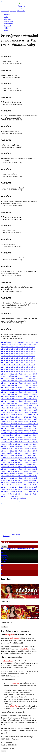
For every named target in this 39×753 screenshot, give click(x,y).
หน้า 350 (21, 460)
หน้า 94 (8, 372)
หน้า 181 (21, 401)
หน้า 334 (3, 455)
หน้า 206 (15, 410)
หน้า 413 (9, 482)
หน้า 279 (23, 435)
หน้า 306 (29, 444)
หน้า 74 (13, 365)
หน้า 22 (33, 347)
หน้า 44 (3, 356)
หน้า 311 (21, 446)
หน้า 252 (17, 426)
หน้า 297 (15, 442)
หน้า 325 (26, 451)
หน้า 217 (3, 415)
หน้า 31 (8, 351)
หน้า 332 (29, 453)
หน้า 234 (26, 419)
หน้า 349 (15, 460)
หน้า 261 (32, 428)
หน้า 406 (6, 480)
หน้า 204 (3, 410)
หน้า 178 (3, 401)
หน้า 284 (15, 437)
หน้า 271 (15, 433)
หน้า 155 (21, 392)
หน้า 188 (23, 403)
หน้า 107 (6, 376)
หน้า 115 (15, 378)
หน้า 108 (12, 376)
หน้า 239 (17, 421)
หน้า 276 (6, 435)
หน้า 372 (34, 467)
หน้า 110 (23, 376)
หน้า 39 (13, 353)
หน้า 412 (3, 482)
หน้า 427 (15, 487)
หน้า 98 (28, 372)
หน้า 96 (18, 372)
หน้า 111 (29, 376)
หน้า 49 (28, 356)
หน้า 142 (21, 387)
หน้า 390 (26, 473)
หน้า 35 (28, 351)
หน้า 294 (34, 439)
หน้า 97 (23, 372)
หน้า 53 (13, 358)
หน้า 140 (9, 387)
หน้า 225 (12, 417)
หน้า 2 (11, 342)
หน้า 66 (8, 362)
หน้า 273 (26, 433)
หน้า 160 (12, 394)
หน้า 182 (26, 401)
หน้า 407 (12, 480)
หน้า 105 (32, 374)
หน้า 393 (6, 476)
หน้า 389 (21, 473)
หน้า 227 (23, 417)
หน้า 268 (34, 430)
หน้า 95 (13, 372)
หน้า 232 (15, 419)
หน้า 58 (3, 360)
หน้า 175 (23, 399)
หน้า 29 (33, 349)
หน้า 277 (12, 435)
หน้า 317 (17, 448)
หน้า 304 (17, 444)
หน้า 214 (23, 412)
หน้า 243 (3, 424)
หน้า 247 (26, 424)
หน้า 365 (32, 464)
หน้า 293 (29, 439)
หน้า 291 (17, 439)
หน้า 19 (18, 347)
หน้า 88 (13, 369)
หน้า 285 (21, 437)
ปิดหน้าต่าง (4, 546)
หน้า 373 (3, 469)
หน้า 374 (9, 469)
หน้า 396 (23, 476)
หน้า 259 (21, 428)
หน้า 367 (6, 467)
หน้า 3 (16, 342)
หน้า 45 (8, 356)
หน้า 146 (6, 390)
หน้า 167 (15, 396)
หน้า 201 (23, 408)
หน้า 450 (34, 494)
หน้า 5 (24, 342)
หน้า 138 (34, 385)
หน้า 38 (8, 353)
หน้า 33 (18, 351)
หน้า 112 (34, 376)
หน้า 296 (9, 442)
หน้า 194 (21, 405)
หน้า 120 (6, 381)
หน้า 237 (6, 421)
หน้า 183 (32, 401)
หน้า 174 (17, 399)
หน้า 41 (23, 353)
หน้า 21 (28, 347)
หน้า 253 (23, 426)
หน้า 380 (6, 471)
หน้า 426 (9, 487)
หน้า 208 (26, 410)
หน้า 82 (18, 367)
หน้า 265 (17, 430)
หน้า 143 (26, 387)
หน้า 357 (23, 462)
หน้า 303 (12, 444)
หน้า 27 (23, 349)
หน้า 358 (29, 462)
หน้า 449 (29, 494)
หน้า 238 (12, 421)
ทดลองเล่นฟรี (5, 11)
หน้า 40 (18, 353)
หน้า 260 (26, 428)
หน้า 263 (6, 430)
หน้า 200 (17, 408)
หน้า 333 (34, 453)
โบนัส (6, 17)
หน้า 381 (12, 471)
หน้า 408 (17, 480)
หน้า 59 (8, 360)
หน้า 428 (21, 487)
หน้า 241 (29, 421)
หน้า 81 (13, 367)
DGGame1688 (16, 534)
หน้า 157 (32, 392)
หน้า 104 (26, 374)
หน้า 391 (32, 473)
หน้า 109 (17, 376)
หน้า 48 (23, 356)
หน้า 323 (15, 451)
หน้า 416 (26, 482)
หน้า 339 (32, 455)
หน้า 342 (12, 458)
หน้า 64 (33, 360)
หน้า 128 (15, 383)
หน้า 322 (9, 451)
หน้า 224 (6, 417)
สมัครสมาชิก (21, 11)
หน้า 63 (28, 360)
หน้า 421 (17, 485)
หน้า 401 (15, 478)
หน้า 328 (6, 453)
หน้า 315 (6, 448)
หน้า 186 (12, 403)
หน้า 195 (26, 405)
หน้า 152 (3, 392)
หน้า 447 (17, 494)
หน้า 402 (21, 478)
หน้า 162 (23, 394)
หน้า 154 (15, 392)
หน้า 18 (13, 347)
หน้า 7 (33, 342)
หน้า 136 (23, 385)
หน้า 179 (9, 401)
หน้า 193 (15, 405)
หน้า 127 (9, 383)
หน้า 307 (34, 444)
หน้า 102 (15, 374)
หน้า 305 (23, 444)
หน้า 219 (15, 415)
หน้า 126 (3, 383)
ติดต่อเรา (7, 30)
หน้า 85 (33, 367)
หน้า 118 (32, 378)
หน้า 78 (33, 365)
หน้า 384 (29, 471)
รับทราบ (3, 751)
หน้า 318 (23, 448)
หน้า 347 (3, 460)
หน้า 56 (28, 358)
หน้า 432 (6, 489)
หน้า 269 (3, 433)
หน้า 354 (6, 462)
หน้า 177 (34, 399)
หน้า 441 (21, 492)
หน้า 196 (32, 405)
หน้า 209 (32, 410)
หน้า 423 (29, 485)
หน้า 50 (33, 356)
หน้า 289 (6, 439)
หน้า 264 (12, 430)
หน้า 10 (8, 344)
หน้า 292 (23, 439)
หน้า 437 (34, 489)
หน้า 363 (21, 464)
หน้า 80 (8, 367)
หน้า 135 (17, 385)
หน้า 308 (3, 446)
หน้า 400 (9, 478)
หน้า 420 (12, 485)
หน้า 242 (34, 421)
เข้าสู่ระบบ (13, 11)
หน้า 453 (15, 496)
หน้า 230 (3, 419)
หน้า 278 (17, 435)
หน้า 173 (12, 399)
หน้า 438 (3, 492)
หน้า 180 (15, 401)
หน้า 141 (15, 387)
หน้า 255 (34, 426)
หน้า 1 (7, 342)
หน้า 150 (29, 390)
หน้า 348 (9, 460)
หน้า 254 (29, 426)
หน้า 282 (3, 437)
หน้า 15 (33, 344)
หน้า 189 (29, 403)
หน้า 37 (3, 353)
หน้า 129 (21, 383)
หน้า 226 (17, 417)
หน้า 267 (29, 430)
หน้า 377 (26, 469)
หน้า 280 (29, 435)
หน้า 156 (26, 392)
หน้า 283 (9, 437)
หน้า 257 (9, 428)
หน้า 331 (23, 453)
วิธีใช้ (6, 28)
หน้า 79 (3, 367)
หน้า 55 (23, 358)
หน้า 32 (13, 351)
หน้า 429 (26, 487)
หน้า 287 (32, 437)
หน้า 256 (3, 428)
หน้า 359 (34, 462)
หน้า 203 (34, 408)
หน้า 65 (3, 362)
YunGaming (6, 536)
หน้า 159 (6, 394)
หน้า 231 (9, 419)
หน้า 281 (34, 435)
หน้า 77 (28, 365)
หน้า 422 (23, 485)
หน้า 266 (23, 430)
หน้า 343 (17, 458)
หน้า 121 (12, 381)
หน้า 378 (32, 469)
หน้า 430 (32, 487)
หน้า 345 (29, 458)
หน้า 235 (32, 419)
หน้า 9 (4, 344)
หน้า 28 (28, 349)
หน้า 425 (3, 487)
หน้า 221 (26, 415)
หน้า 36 (33, 351)
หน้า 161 (17, 394)
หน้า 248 (32, 424)
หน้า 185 (6, 403)
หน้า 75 (18, 365)
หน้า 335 (9, 455)
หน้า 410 (29, 480)
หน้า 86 (3, 369)
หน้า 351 (26, 460)
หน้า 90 (23, 369)
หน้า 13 (23, 344)
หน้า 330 (17, 453)
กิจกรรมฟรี (7, 26)
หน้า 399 (3, 478)
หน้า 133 (6, 385)
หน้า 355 (12, 462)
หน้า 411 (34, 480)
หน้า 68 (18, 362)
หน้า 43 (33, 353)
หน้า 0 (3, 342)
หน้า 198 (6, 408)
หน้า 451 (3, 496)
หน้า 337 (21, 455)
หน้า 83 (23, 367)
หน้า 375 (15, 469)
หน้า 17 (8, 347)
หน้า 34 (23, 351)
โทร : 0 (21, 6)
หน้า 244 (9, 424)
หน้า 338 (26, 455)
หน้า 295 (3, 442)
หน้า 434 (17, 489)
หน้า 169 (26, 396)
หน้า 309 (9, 446)
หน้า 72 (3, 365)
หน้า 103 (21, 374)
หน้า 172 (6, 399)
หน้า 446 (12, 494)
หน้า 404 (32, 478)
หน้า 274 (32, 433)
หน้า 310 (15, 446)
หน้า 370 (23, 467)
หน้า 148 (17, 390)
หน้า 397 (29, 476)
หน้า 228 (29, 417)
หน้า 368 (12, 467)
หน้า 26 (18, 349)
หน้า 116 (21, 378)
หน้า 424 (34, 485)
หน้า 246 (21, 424)
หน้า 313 (32, 446)
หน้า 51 (3, 358)
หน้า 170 (32, 396)
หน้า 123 (23, 381)
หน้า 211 (6, 412)
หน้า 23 (3, 349)
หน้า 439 (9, 492)
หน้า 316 (12, 448)
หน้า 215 (29, 412)
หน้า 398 (34, 476)
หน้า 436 (29, 489)
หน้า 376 (21, 469)
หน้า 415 (21, 482)
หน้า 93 (3, 372)
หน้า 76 (23, 365)
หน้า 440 (15, 492)
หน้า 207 (21, 410)
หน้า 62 (23, 360)
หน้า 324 (21, 451)
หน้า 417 (32, 482)
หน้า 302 (6, 444)
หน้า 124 (29, 381)
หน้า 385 (34, 471)
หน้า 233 (21, 419)
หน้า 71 (33, 362)
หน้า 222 (32, 415)
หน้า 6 (28, 342)
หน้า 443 (32, 492)
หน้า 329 (12, 453)
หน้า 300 (32, 442)
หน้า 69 (23, 362)
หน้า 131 (32, 383)
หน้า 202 (29, 408)
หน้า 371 (29, 467)
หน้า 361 (9, 464)
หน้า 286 (26, 437)
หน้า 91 (28, 369)
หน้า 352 (32, 460)
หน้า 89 (18, 369)
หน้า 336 (15, 455)
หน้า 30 (3, 351)
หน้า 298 (21, 442)
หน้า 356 (17, 462)
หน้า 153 (9, 392)
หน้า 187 (17, 403)
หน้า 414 (15, 482)
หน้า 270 (9, 433)
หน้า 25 (13, 349)
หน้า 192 (9, 405)
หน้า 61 (18, 360)
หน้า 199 (12, 408)
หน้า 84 (28, 367)
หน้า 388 (15, 473)
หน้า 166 (9, 396)
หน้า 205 (9, 410)
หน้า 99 (33, 372)
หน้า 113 (3, 378)
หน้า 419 (6, 485)
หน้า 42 (28, 353)
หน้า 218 (9, 415)
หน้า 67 (13, 362)
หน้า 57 (33, 358)
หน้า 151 (34, 390)
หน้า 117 (26, 378)
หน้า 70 (28, 362)
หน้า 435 (23, 489)
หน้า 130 (26, 383)
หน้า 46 (13, 356)
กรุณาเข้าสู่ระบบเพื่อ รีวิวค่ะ (19, 498)
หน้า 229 (34, 417)
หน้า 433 (12, 489)
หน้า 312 (26, 446)
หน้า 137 (29, 385)
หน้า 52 (8, 358)
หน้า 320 (34, 448)
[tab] (19, 56)
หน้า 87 (8, 369)
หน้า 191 (3, 405)
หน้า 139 (3, 387)
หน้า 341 (6, 458)
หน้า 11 (13, 344)
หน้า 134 (12, 385)
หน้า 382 (17, 471)
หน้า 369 (17, 467)
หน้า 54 (18, 358)
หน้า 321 (3, 451)
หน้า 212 (12, 412)
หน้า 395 (17, 476)
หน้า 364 (26, 464)
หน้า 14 (28, 344)
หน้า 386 (3, 473)
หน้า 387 (9, 473)
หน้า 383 (23, 471)
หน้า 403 (26, 478)
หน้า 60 (13, 360)
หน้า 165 (3, 396)
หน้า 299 (26, 442)
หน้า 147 (12, 390)
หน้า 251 (12, 426)
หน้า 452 (9, 496)
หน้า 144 (32, 387)
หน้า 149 (23, 390)
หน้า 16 (3, 347)
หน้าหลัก (7, 14)
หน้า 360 (3, 464)
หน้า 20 (23, 347)
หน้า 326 (32, 451)
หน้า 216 (34, 412)
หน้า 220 (21, 415)
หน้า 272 (21, 433)
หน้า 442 (26, 492)
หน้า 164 (34, 394)
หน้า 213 (17, 412)
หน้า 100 (3, 374)
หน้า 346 (34, 458)
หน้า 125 (34, 381)
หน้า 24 (8, 349)
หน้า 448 (23, 494)
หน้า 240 (23, 421)
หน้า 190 (34, 403)
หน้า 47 (18, 356)
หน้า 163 (29, 394)
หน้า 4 (20, 342)
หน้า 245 (15, 424)
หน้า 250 (6, 426)
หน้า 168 (21, 396)
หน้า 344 (23, 458)
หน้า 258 (15, 428)
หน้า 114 (9, 378)
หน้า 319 (29, 448)
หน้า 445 (6, 494)
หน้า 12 (18, 344)
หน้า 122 (17, 381)
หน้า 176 (29, 399)
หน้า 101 (9, 374)
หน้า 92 (33, 369)
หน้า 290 (12, 439)
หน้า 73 (8, 365)
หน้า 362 (15, 464)
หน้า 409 (23, 480)
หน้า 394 (12, 476)
